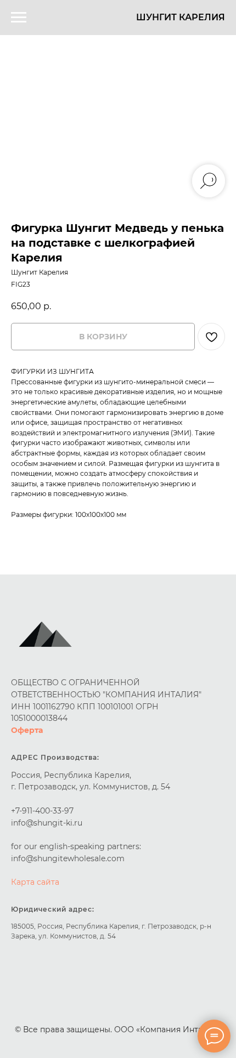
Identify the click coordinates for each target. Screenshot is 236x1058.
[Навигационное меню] (18, 17)
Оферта (27, 730)
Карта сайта (35, 882)
